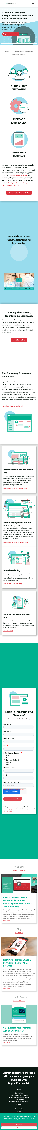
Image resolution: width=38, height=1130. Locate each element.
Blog (19, 1107)
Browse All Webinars (19, 870)
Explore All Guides (19, 1001)
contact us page (7, 809)
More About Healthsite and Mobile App (15, 488)
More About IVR (8, 631)
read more (6, 920)
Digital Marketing (19, 1099)
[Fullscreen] (32, 288)
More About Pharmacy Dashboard (12, 406)
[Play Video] (5, 288)
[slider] (17, 288)
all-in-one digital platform (18, 175)
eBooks (19, 1111)
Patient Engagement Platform (19, 1095)
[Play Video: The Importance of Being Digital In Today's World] (19, 280)
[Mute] (25, 288)
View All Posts (19, 933)
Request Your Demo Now (10, 34)
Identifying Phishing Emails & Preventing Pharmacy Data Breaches (17, 963)
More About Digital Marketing (12, 584)
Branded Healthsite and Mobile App (19, 1097)
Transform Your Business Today (19, 193)
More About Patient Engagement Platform (16, 542)
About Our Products (19, 340)
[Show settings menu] (29, 288)
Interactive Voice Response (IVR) (19, 1101)
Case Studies (19, 1109)
